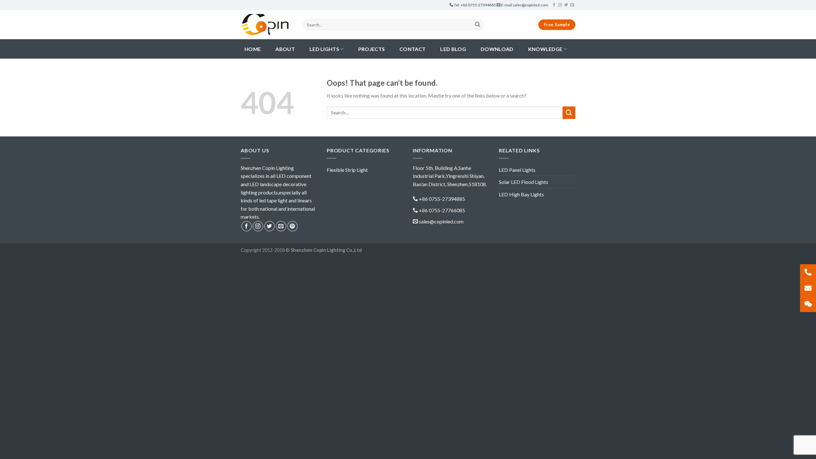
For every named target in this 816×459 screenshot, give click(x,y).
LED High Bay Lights (521, 194)
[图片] (808, 304)
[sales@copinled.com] (808, 288)
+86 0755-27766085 (442, 210)
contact (412, 49)
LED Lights (324, 49)
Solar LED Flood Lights (523, 182)
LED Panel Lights (517, 170)
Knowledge (545, 49)
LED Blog (453, 49)
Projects (371, 49)
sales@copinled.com (524, 5)
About (285, 49)
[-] (267, 24)
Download (497, 49)
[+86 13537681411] (808, 272)
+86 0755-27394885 (475, 5)
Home (252, 49)
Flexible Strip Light (347, 170)
